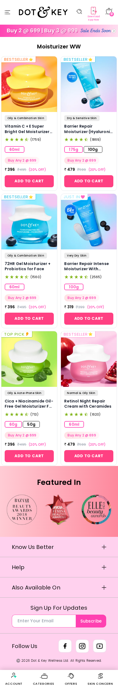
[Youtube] (99, 646)
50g (31, 424)
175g (73, 149)
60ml (14, 149)
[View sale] (59, 31)
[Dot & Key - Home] (43, 12)
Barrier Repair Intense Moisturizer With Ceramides (86, 266)
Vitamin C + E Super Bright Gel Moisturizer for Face (27, 129)
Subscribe (91, 621)
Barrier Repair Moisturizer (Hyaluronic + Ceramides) (88, 129)
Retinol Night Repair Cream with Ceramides (87, 404)
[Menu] (7, 12)
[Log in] (13, 675)
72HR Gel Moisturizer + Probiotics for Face (28, 266)
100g (93, 149)
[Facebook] (65, 646)
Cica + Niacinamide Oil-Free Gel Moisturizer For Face (29, 404)
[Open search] (79, 11)
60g (13, 424)
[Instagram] (82, 646)
